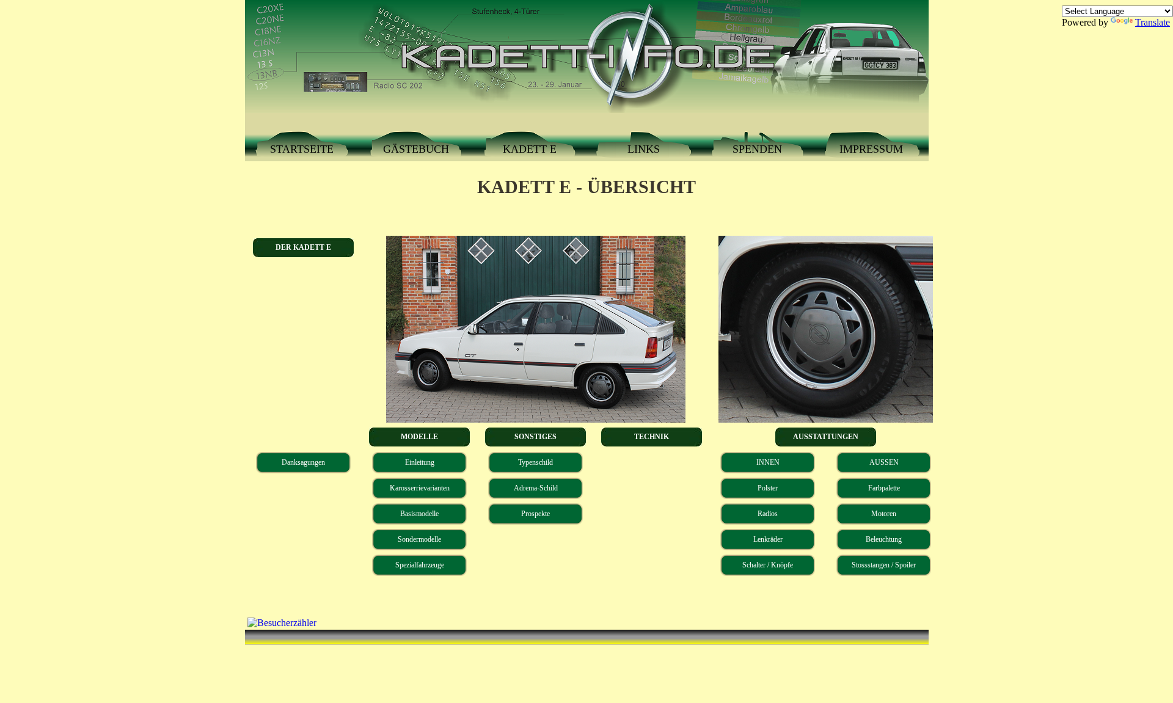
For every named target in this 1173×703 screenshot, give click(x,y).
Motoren (883, 513)
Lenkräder (768, 539)
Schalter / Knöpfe (767, 565)
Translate (1152, 22)
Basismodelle (419, 513)
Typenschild (535, 462)
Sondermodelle (419, 539)
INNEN (768, 462)
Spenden (757, 149)
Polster (768, 488)
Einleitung (419, 462)
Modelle (419, 436)
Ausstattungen (825, 436)
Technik (651, 436)
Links (643, 149)
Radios (768, 513)
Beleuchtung (884, 539)
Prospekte (535, 513)
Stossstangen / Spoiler (884, 565)
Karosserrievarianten (420, 488)
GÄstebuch (416, 149)
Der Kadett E (303, 247)
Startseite (302, 149)
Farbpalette (884, 488)
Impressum (871, 149)
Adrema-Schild (536, 488)
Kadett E (530, 149)
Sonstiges (535, 436)
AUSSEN (884, 462)
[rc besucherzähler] (280, 622)
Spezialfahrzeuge (419, 565)
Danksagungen (303, 462)
